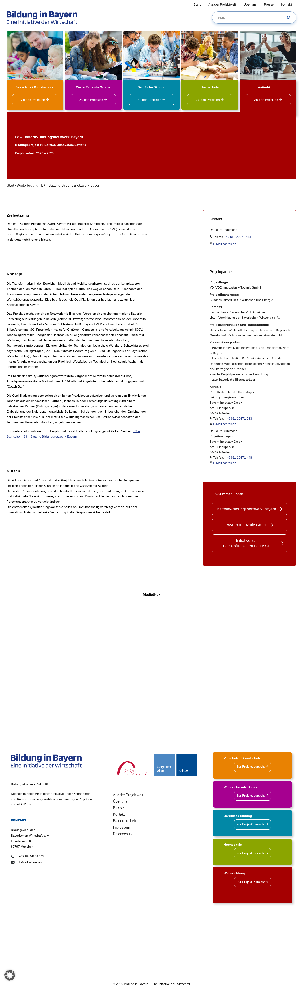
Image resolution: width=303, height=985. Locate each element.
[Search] (289, 17)
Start (10, 185)
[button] (10, 975)
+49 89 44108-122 (31, 856)
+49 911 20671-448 (237, 236)
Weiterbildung (27, 185)
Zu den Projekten (33, 99)
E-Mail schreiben (224, 244)
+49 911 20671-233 (238, 418)
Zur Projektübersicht (251, 766)
